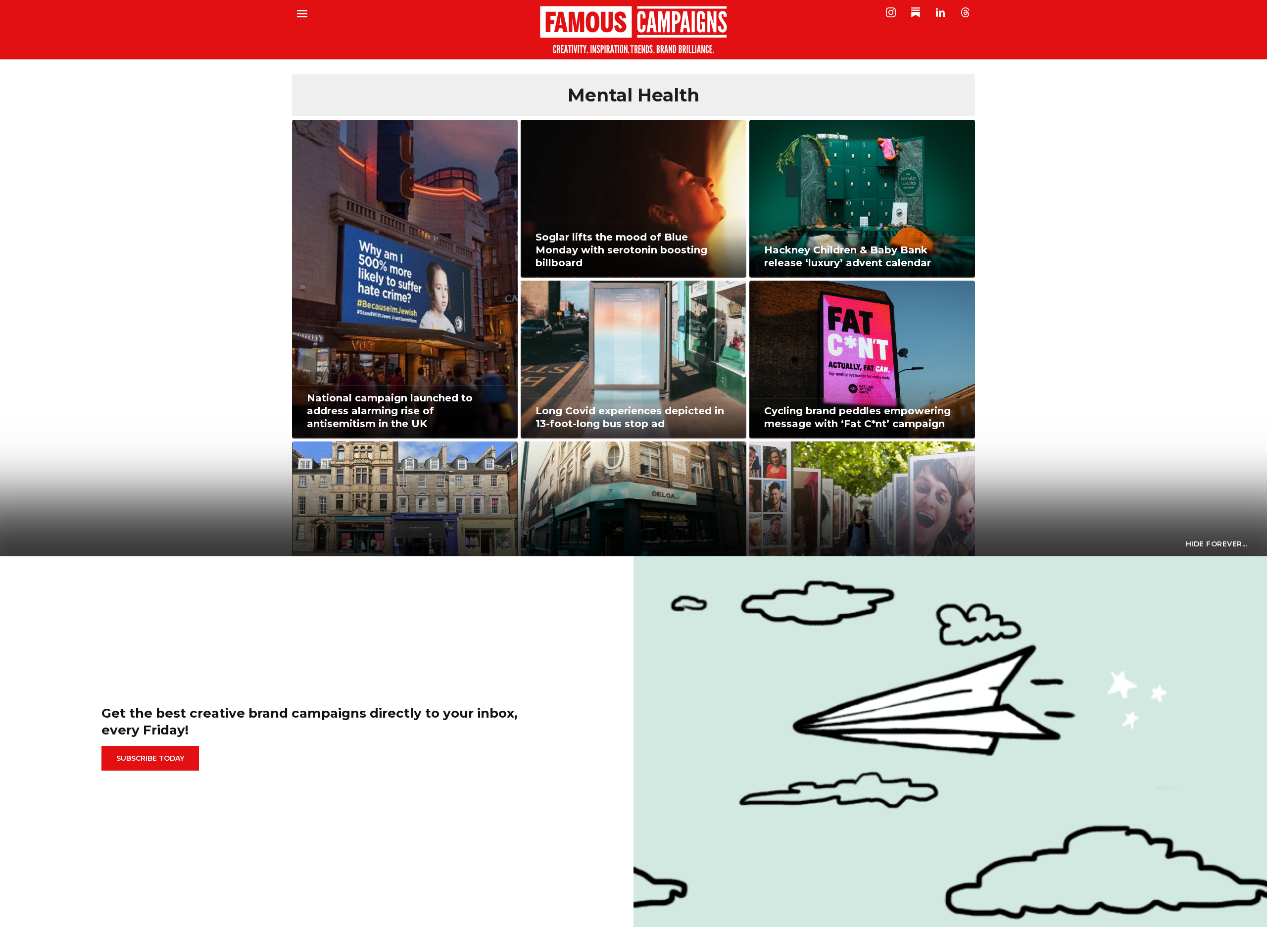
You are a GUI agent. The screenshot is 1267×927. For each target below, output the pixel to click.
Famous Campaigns (633, 29)
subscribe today (150, 758)
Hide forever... (1217, 543)
